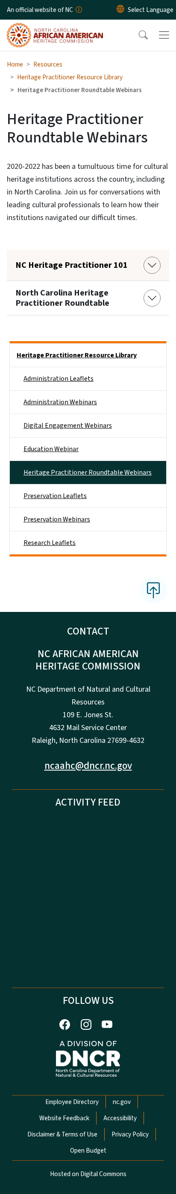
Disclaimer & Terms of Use (62, 1134)
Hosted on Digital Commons (88, 1174)
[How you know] (78, 9)
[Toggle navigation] (164, 35)
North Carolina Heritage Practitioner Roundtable (62, 298)
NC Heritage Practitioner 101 (71, 265)
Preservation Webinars (56, 519)
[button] (137, 35)
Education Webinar (51, 449)
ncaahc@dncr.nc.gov (88, 766)
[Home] (55, 29)
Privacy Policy (130, 1134)
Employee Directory (72, 1102)
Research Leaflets (49, 543)
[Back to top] (153, 590)
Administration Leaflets (58, 378)
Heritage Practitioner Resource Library (70, 77)
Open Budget (88, 1150)
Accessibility (120, 1118)
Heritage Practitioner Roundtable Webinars (87, 472)
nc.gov (122, 1102)
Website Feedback (64, 1118)
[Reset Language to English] (120, 9)
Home (15, 64)
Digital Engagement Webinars (67, 425)
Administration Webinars (60, 402)
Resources (47, 64)
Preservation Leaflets (55, 496)
